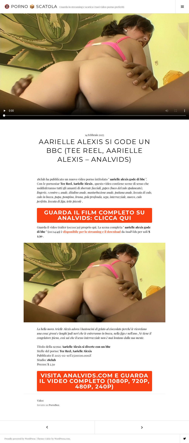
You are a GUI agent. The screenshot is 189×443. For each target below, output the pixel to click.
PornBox (54, 405)
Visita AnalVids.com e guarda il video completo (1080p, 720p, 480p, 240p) (94, 381)
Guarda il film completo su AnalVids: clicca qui (94, 215)
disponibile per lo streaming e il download (92, 232)
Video (40, 400)
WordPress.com (62, 438)
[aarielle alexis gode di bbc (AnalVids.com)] (94, 282)
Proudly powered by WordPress (19, 438)
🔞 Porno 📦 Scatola (30, 6)
